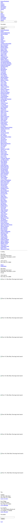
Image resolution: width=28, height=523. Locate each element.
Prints (2, 39)
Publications (3, 266)
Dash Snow (3, 215)
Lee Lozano (3, 155)
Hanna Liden (4, 151)
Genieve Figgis (4, 103)
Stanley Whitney (4, 241)
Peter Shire (3, 212)
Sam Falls (3, 101)
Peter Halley (3, 120)
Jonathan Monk (4, 170)
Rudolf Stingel (4, 220)
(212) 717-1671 (4, 498)
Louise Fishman (4, 105)
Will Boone (3, 70)
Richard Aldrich (4, 47)
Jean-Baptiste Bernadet (6, 63)
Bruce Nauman (4, 174)
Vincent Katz (4, 139)
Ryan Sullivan (4, 222)
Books (2, 31)
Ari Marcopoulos (5, 159)
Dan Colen (3, 81)
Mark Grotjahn (4, 118)
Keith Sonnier (4, 216)
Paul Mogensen (4, 169)
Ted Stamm (3, 219)
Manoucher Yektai (5, 249)
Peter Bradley (4, 74)
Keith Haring (4, 123)
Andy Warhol (4, 235)
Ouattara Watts (4, 236)
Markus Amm (4, 50)
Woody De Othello (5, 92)
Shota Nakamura (5, 173)
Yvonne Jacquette (5, 132)
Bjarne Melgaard (5, 168)
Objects (2, 38)
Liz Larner (3, 146)
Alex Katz (3, 138)
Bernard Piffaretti (5, 191)
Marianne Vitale (4, 232)
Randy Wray (4, 247)
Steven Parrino (4, 184)
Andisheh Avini (4, 57)
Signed (2, 36)
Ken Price (3, 195)
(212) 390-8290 (4, 505)
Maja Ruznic (4, 204)
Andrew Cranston (5, 86)
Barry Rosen (4, 200)
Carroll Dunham (4, 96)
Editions (2, 5)
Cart (2, 521)
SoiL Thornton (4, 227)
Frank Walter (4, 234)
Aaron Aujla (3, 54)
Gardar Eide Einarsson (6, 99)
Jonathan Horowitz (5, 128)
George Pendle (4, 186)
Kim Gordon (4, 115)
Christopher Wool (5, 246)
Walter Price (3, 196)
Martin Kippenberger (6, 143)
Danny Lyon (4, 157)
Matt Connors (4, 85)
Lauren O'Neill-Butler (6, 180)
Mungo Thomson (5, 226)
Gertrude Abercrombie (6, 43)
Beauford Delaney (5, 93)
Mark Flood (3, 108)
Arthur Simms (4, 213)
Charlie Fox (3, 109)
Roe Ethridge (4, 100)
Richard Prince (4, 197)
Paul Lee (3, 147)
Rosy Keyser (4, 142)
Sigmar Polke (4, 192)
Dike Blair (3, 67)
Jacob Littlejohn (4, 154)
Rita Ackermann (4, 45)
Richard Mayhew (5, 166)
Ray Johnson (4, 135)
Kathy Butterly (4, 78)
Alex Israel (3, 131)
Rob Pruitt (3, 199)
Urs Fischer (3, 104)
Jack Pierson (3, 189)
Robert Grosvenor (5, 116)
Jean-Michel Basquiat (6, 62)
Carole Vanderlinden (5, 231)
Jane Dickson (4, 95)
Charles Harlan (4, 124)
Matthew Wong (4, 243)
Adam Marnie (4, 162)
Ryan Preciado (4, 193)
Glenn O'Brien (4, 177)
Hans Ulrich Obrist (5, 181)
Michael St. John (5, 218)
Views (2, 264)
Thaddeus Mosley (5, 172)
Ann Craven (3, 88)
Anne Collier (4, 82)
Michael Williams (5, 242)
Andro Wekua (4, 238)
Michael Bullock (4, 77)
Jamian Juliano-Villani (6, 136)
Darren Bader (4, 58)
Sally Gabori (4, 113)
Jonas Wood (3, 245)
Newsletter (3, 8)
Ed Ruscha (3, 203)
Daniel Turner (4, 230)
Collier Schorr (4, 211)
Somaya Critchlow (5, 89)
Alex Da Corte (4, 90)
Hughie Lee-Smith (5, 149)
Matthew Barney (5, 59)
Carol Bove (3, 72)
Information (3, 6)
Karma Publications (5, 32)
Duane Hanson (4, 122)
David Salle (3, 207)
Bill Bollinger (4, 69)
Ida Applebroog (4, 51)
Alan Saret (3, 208)
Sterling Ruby (4, 201)
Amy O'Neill (4, 178)
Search (2, 9)
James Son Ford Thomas (6, 224)
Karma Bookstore (5, 1)
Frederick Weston (5, 239)
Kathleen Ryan (4, 205)
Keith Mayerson (4, 165)
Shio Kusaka (4, 145)
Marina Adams (4, 46)
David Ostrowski (5, 182)
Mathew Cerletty (5, 80)
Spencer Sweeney (5, 223)
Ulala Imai (3, 130)
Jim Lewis (3, 150)
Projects (2, 4)
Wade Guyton (4, 119)
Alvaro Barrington (5, 61)
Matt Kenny (3, 140)
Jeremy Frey (3, 112)
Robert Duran (4, 97)
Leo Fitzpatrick (4, 107)
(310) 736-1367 (4, 512)
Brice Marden (4, 161)
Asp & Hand (4, 53)
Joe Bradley (3, 73)
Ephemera (3, 40)
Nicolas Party (4, 185)
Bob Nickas (3, 176)
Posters (2, 42)
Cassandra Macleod (5, 158)
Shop (2, 2)
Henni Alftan (4, 49)
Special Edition (4, 34)
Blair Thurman (4, 228)
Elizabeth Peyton (5, 188)
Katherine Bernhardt (5, 65)
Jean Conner (3, 84)
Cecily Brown (4, 76)
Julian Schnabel (4, 209)
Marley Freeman (4, 111)
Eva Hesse (3, 126)
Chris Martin (4, 163)
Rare (2, 35)
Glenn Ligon (4, 153)
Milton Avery (4, 55)
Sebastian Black (4, 66)
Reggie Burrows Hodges (6, 127)
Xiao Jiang (3, 134)
